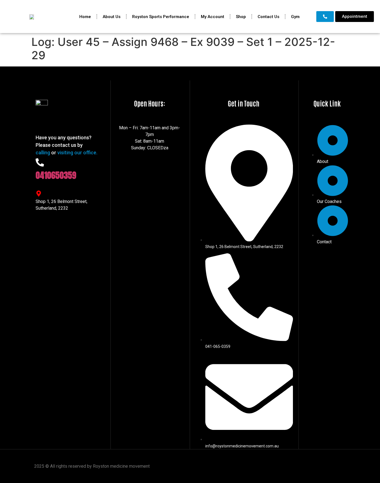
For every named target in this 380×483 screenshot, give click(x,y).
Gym (295, 16)
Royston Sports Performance (160, 16)
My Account (212, 16)
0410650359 (56, 175)
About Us (111, 16)
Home (85, 16)
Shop (241, 16)
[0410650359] (40, 162)
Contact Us (268, 16)
